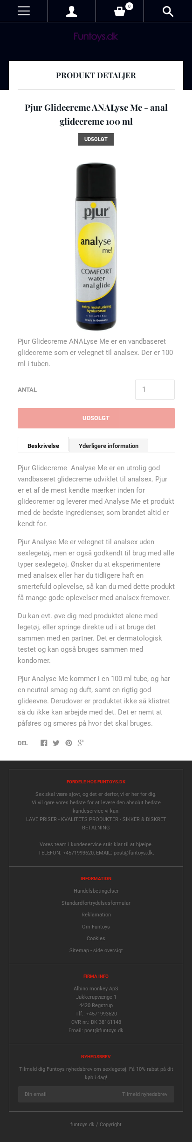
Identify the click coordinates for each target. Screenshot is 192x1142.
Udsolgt (96, 417)
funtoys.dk (82, 1125)
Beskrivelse (43, 445)
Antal (27, 389)
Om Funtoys (96, 927)
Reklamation (96, 915)
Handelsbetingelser (96, 891)
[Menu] (24, 11)
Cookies (96, 938)
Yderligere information (108, 445)
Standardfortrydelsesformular (96, 903)
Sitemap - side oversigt (96, 951)
